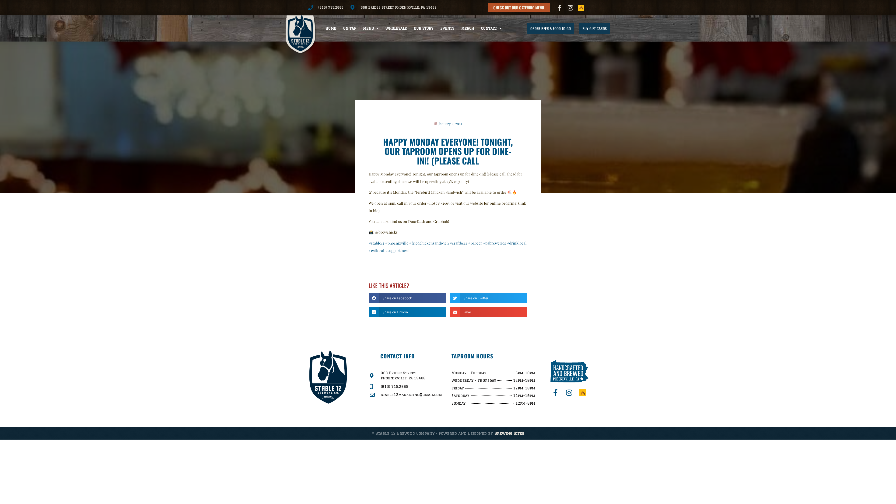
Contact (489, 28)
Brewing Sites (509, 433)
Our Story (423, 28)
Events (447, 28)
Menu (368, 28)
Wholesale (396, 28)
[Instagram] (570, 8)
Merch (467, 28)
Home (331, 28)
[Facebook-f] (559, 8)
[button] (407, 298)
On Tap (349, 28)
